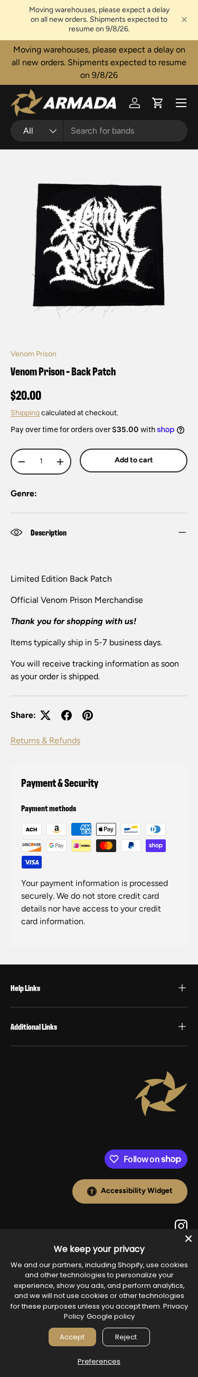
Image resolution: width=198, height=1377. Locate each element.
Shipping (25, 412)
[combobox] (99, 131)
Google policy (111, 1316)
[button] (157, 103)
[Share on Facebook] (66, 715)
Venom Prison (33, 353)
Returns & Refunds (45, 740)
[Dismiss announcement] (184, 19)
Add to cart (134, 459)
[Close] (188, 1238)
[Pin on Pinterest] (87, 715)
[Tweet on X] (45, 715)
